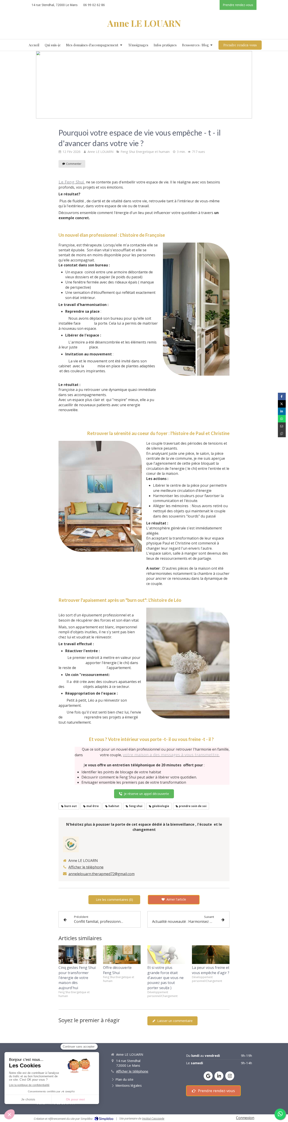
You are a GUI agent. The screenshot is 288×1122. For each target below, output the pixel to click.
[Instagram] (229, 1075)
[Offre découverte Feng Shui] (122, 954)
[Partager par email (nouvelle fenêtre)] (282, 426)
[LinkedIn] (218, 1075)
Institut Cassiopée (153, 1118)
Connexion (245, 1117)
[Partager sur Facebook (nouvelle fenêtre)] (282, 396)
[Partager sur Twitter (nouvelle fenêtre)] (282, 404)
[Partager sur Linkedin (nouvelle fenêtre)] (282, 411)
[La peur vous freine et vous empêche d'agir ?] (211, 954)
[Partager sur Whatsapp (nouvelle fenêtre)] (282, 418)
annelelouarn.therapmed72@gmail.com (101, 873)
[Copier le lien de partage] (282, 433)
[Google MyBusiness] (208, 1075)
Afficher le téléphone (86, 867)
